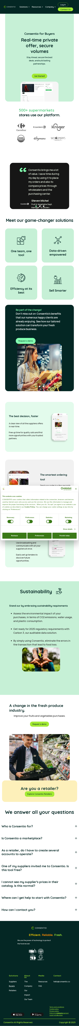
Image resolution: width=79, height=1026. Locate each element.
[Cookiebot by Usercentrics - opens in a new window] (62, 488)
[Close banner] (76, 489)
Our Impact (27, 992)
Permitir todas (64, 535)
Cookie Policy (29, 507)
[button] (26, 7)
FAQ (40, 986)
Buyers (12, 986)
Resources (42, 981)
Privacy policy (54, 1011)
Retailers (12, 990)
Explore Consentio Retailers (39, 794)
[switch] (30, 521)
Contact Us (65, 9)
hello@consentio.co (61, 981)
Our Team (28, 999)
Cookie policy (54, 1009)
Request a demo (25, 341)
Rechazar (14, 535)
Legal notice (53, 1015)
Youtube (60, 1015)
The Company (28, 983)
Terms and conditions (56, 1007)
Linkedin (60, 1013)
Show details (67, 529)
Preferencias (39, 535)
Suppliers (13, 981)
